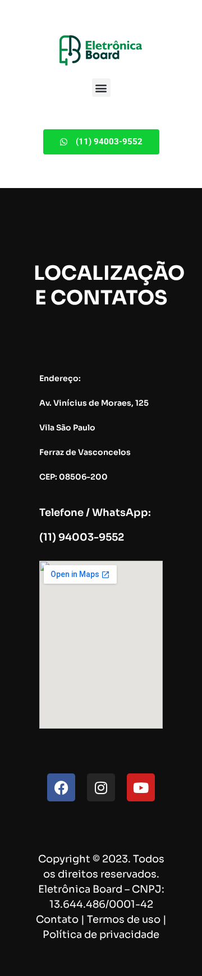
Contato (57, 919)
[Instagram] (101, 787)
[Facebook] (61, 787)
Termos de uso (123, 919)
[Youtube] (141, 787)
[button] (101, 87)
